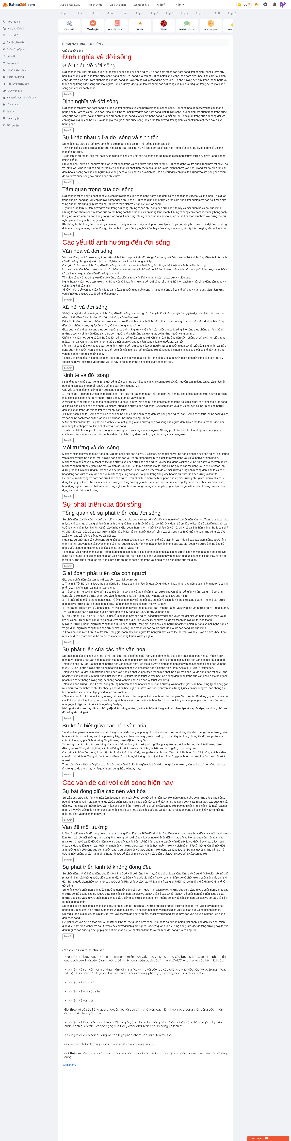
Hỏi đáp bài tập (15, 28)
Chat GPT (12, 35)
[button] (284, 4)
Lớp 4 (109, 13)
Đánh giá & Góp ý (16, 69)
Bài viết (11, 56)
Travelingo (13, 104)
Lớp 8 (169, 13)
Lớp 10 (200, 13)
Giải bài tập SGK (70, 4)
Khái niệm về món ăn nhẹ (82, 991)
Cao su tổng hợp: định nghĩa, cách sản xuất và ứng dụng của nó (109, 1044)
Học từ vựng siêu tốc (17, 83)
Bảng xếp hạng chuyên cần (21, 97)
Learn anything (73, 44)
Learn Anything (15, 76)
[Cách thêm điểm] (249, 4)
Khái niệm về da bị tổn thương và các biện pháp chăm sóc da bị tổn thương (118, 1035)
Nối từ (10, 111)
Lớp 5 (124, 13)
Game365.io (141, 4)
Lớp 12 (232, 13)
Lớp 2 (79, 13)
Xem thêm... (70, 1064)
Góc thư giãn (118, 4)
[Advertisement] (261, 40)
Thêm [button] (178, 4)
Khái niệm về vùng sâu (80, 982)
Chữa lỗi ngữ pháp (16, 49)
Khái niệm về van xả (78, 1000)
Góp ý (161, 4)
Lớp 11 (216, 13)
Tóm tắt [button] (68, 94)
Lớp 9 (184, 13)
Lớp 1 (64, 13)
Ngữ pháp (12, 62)
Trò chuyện (95, 4)
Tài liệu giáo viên (16, 42)
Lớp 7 (154, 13)
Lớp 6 (139, 13)
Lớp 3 (94, 13)
